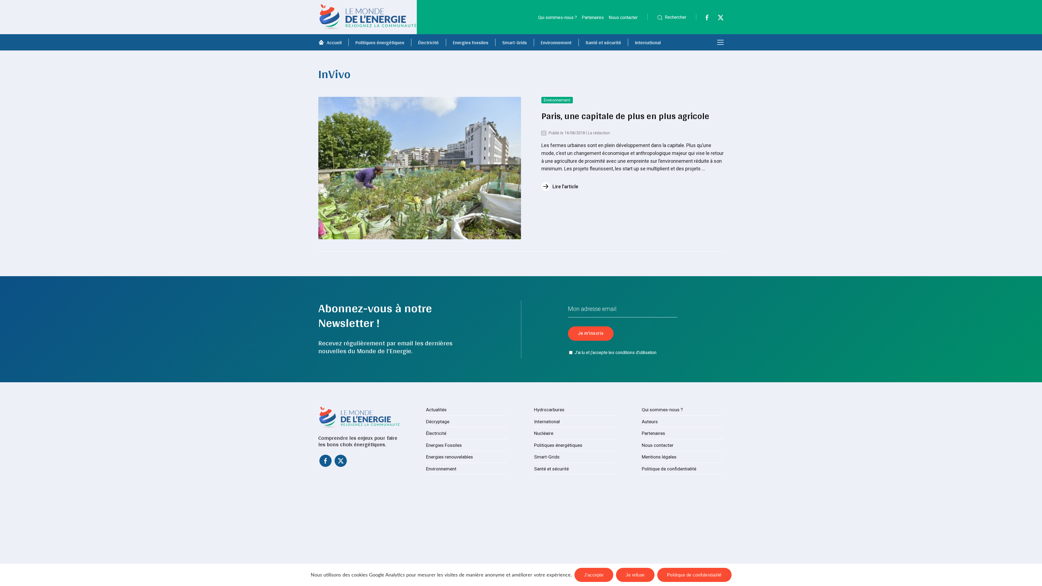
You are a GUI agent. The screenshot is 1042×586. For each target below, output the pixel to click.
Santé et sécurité (603, 42)
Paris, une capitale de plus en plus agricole (625, 115)
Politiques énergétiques (379, 42)
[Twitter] (717, 19)
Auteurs (650, 421)
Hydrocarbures (549, 409)
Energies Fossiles (470, 42)
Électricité (428, 42)
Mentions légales (659, 457)
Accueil (334, 42)
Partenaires (593, 17)
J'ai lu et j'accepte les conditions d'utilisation (615, 352)
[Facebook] (703, 19)
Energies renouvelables (449, 457)
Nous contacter (623, 17)
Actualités (436, 409)
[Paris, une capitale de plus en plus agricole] (419, 168)
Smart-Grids (514, 42)
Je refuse (635, 574)
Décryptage (437, 421)
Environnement (556, 42)
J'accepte (594, 574)
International (648, 42)
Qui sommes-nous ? (557, 17)
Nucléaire (543, 433)
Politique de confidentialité (669, 469)
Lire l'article (565, 186)
